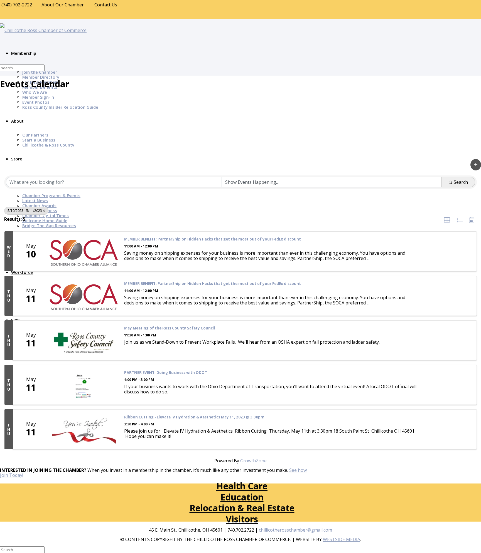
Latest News (35, 200)
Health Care (242, 486)
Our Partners (35, 135)
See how (298, 470)
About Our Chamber (62, 5)
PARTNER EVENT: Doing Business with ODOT (165, 373)
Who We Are (34, 92)
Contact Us (105, 5)
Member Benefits (39, 87)
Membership (23, 53)
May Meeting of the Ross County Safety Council (169, 328)
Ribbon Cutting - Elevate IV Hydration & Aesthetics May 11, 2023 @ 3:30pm (194, 417)
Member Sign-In (38, 97)
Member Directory (40, 77)
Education (242, 497)
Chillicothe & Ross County (48, 145)
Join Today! (11, 475)
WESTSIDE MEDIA (341, 539)
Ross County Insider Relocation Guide (60, 107)
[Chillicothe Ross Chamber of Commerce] (43, 30)
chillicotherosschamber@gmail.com (295, 530)
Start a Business (38, 140)
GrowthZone (253, 461)
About (17, 121)
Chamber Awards (39, 205)
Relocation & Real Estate (242, 508)
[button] (475, 164)
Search (461, 182)
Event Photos (36, 102)
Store (16, 159)
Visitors (242, 519)
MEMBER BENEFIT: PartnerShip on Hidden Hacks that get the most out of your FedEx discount (212, 239)
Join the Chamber (39, 72)
